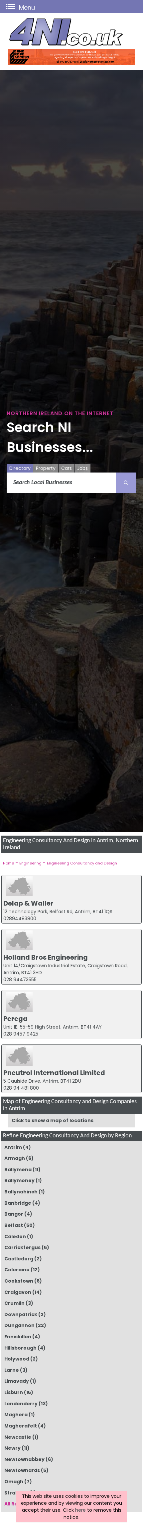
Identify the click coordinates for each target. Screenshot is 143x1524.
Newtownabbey (24, 1459)
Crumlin (14, 1303)
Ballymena (17, 1169)
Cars (66, 468)
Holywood (16, 1359)
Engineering (30, 863)
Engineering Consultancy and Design (82, 863)
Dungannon (19, 1325)
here (80, 1510)
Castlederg (18, 1258)
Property (46, 468)
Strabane (16, 1493)
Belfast (13, 1225)
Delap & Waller (28, 903)
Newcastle (17, 1437)
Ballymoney (19, 1180)
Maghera (15, 1414)
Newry (12, 1448)
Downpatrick (20, 1314)
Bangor (13, 1214)
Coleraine (16, 1269)
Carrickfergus (22, 1247)
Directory (20, 468)
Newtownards (22, 1470)
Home (8, 863)
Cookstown (18, 1281)
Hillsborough (20, 1348)
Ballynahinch (20, 1191)
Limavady (16, 1381)
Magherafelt (20, 1426)
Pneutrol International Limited (54, 1072)
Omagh (13, 1481)
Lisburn (13, 1392)
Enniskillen (17, 1336)
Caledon (15, 1236)
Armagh (14, 1158)
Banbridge (17, 1203)
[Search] (126, 483)
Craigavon (17, 1292)
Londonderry (20, 1403)
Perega (15, 1018)
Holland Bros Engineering (45, 957)
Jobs (82, 468)
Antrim (13, 1147)
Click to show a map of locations (52, 1120)
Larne (11, 1370)
